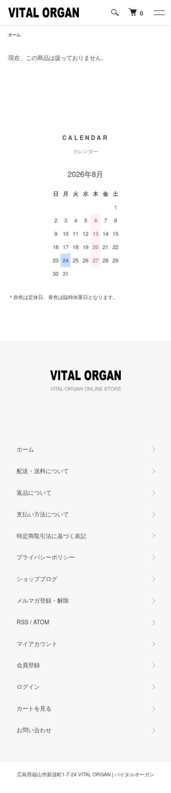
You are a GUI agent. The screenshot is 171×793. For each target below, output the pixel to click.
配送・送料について (43, 470)
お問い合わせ (34, 730)
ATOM (41, 622)
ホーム (14, 34)
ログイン (28, 686)
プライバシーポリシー (46, 557)
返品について (34, 492)
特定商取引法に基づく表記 (51, 535)
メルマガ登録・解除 (43, 600)
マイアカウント (37, 643)
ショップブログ (37, 578)
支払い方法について (43, 514)
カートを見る (34, 708)
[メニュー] (158, 12)
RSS (22, 622)
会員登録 (28, 665)
